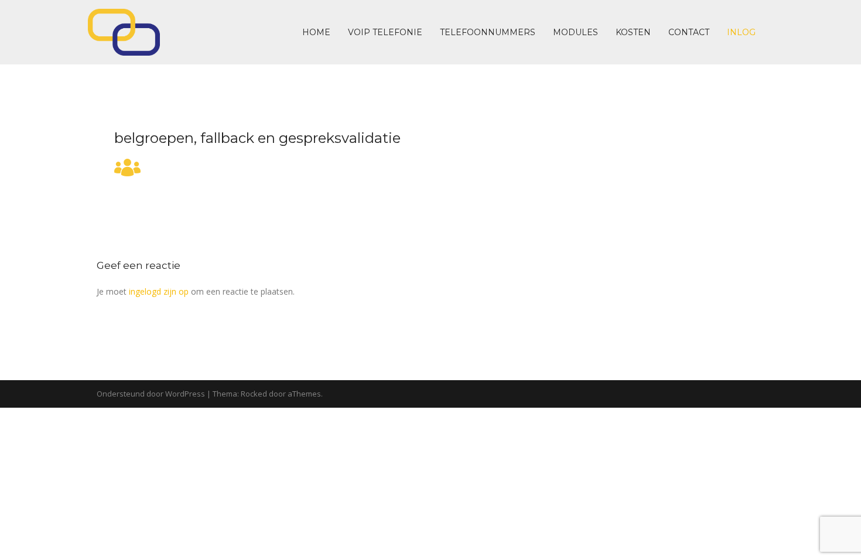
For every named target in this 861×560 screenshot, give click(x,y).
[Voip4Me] (124, 31)
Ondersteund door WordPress (151, 393)
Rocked (254, 393)
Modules (575, 32)
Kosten (633, 32)
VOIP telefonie (385, 32)
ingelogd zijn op (159, 291)
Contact (688, 32)
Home (316, 32)
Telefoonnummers (487, 32)
